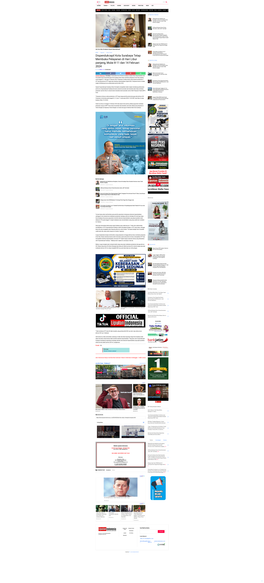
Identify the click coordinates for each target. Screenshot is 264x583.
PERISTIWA (140, 5)
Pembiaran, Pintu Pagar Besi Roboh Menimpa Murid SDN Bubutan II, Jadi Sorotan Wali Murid (160, 82)
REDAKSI (125, 535)
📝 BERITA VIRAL (152, 60)
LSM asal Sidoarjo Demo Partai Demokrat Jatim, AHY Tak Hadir (114, 188)
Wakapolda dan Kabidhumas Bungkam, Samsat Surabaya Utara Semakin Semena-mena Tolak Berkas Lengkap (121, 182)
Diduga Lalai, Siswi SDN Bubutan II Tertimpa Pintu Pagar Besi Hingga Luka (117, 200)
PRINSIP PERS (131, 528)
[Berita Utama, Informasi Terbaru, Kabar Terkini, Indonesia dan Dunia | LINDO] (109, 2)
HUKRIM (119, 5)
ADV (153, 5)
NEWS (99, 5)
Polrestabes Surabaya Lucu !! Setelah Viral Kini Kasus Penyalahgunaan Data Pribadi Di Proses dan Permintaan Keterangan (122, 206)
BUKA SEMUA (142, 363)
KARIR (125, 533)
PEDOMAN (131, 530)
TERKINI (105, 5)
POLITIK (112, 5)
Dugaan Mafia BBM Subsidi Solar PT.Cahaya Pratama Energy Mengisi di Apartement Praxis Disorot (160, 98)
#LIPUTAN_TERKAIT (103, 363)
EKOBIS (133, 5)
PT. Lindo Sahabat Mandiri (134, 551)
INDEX (147, 5)
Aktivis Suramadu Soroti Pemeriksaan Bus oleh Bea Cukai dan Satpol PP (160, 74)
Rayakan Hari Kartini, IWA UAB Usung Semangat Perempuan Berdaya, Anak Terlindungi (159, 274)
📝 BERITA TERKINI (153, 14)
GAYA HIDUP (126, 5)
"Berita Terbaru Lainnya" (110, 351)
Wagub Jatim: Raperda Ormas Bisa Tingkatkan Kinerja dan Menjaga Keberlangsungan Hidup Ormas (107, 434)
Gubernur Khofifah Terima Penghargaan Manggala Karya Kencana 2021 (133, 434)
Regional (102, 52)
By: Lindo (97, 69)
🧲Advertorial (151, 244)
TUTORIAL (131, 533)
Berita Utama (124, 369)
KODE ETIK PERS (125, 529)
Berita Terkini (109, 52)
